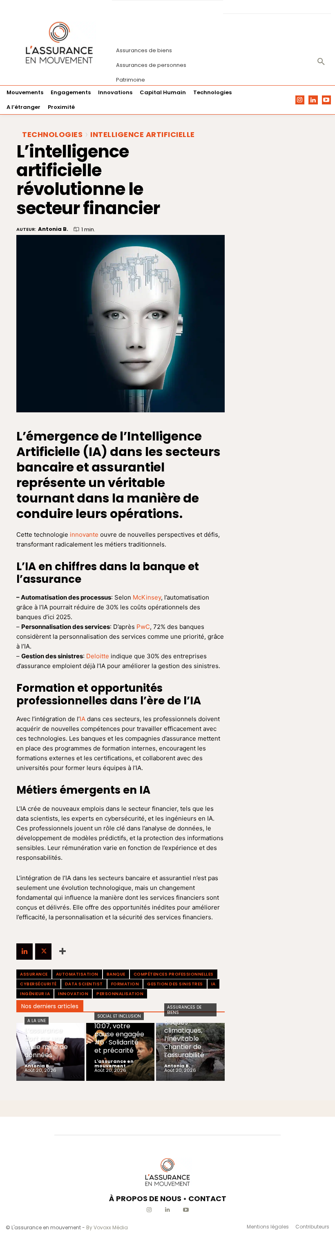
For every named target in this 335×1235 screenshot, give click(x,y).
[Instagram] (300, 100)
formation (125, 984)
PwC (143, 627)
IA (82, 719)
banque (116, 974)
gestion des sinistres (175, 984)
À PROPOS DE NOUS (145, 1198)
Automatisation (77, 974)
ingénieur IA (35, 994)
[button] (321, 62)
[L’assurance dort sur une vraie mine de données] (50, 1052)
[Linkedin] (313, 100)
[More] (62, 951)
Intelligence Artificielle (142, 134)
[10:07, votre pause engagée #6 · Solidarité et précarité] (120, 1052)
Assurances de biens (184, 1010)
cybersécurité (38, 984)
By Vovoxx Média (107, 1227)
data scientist (84, 984)
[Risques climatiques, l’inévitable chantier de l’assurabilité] (190, 1052)
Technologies (52, 134)
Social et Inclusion (119, 1016)
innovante (84, 534)
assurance (34, 974)
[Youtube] (326, 100)
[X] (43, 951)
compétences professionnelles (174, 974)
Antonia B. (53, 229)
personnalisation (119, 994)
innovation (73, 994)
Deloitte (97, 656)
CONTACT (207, 1198)
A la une (36, 1021)
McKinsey (147, 597)
